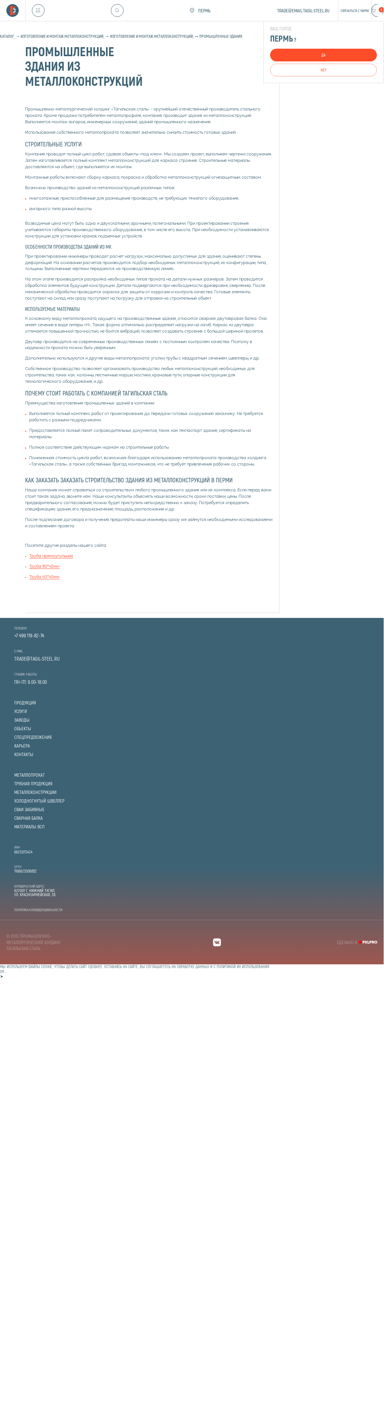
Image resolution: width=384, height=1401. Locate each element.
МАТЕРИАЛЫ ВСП (29, 826)
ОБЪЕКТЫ (22, 728)
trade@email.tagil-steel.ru (303, 10)
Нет (323, 69)
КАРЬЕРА (22, 745)
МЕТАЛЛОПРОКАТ (29, 775)
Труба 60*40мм (44, 577)
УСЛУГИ (20, 711)
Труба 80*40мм (44, 567)
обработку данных (193, 966)
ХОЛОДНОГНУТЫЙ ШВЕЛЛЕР (39, 800)
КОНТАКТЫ (23, 754)
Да (323, 54)
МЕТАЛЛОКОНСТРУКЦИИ (35, 792)
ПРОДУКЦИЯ (25, 702)
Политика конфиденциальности (38, 909)
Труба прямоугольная (51, 556)
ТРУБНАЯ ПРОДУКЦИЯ (33, 783)
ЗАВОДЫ (22, 720)
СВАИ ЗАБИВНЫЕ (29, 809)
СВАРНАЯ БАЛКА (28, 818)
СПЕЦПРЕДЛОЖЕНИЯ (33, 737)
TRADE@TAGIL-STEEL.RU (37, 658)
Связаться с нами (355, 10)
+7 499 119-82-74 (29, 635)
